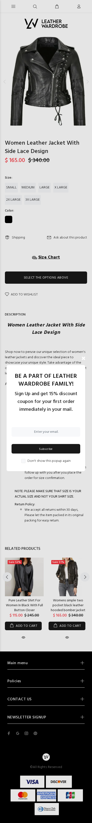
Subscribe (46, 449)
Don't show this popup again (49, 461)
